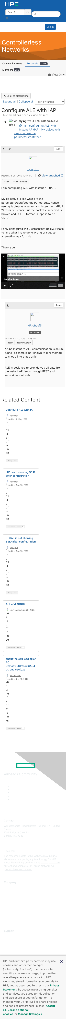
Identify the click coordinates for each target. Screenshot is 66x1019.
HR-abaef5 (35, 325)
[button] (61, 961)
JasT (12, 610)
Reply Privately (20, 181)
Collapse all (26, 101)
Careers (8, 892)
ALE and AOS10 (15, 604)
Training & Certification (16, 946)
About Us (9, 887)
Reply (6, 181)
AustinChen (15, 675)
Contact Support (13, 941)
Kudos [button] (58, 148)
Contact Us (10, 897)
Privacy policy (11, 907)
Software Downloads (15, 951)
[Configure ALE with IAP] (20, 125)
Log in (50, 26)
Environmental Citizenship (18, 902)
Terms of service (13, 912)
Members (10, 69)
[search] (27, 12)
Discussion (36, 63)
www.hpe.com (49, 862)
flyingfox (33, 169)
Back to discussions (17, 95)
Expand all (9, 101)
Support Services (13, 935)
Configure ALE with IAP (20, 409)
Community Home (12, 63)
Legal (7, 917)
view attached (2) (53, 175)
